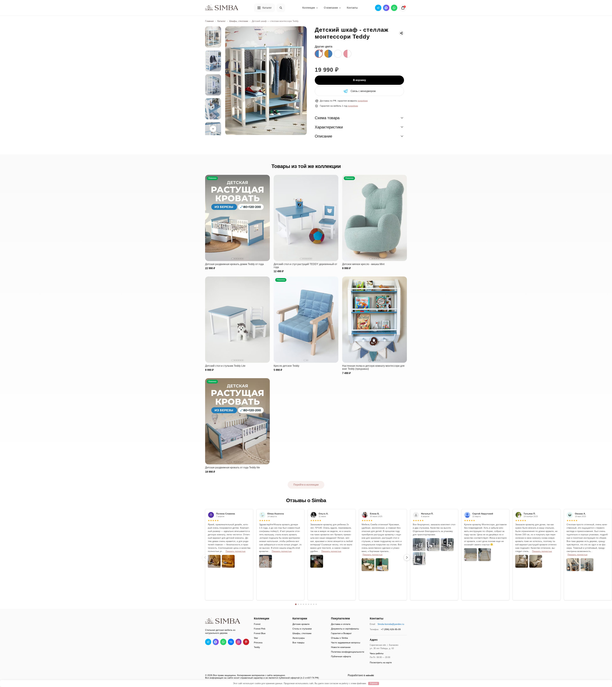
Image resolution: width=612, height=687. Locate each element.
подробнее (362, 101)
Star (256, 638)
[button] (407, 557)
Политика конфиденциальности (347, 652)
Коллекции (308, 7)
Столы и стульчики (302, 628)
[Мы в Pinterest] (246, 642)
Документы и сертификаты (345, 628)
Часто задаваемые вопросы (345, 642)
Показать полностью (235, 551)
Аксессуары (298, 638)
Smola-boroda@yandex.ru (391, 624)
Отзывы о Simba (339, 638)
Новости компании (340, 647)
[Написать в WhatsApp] (223, 642)
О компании (331, 7)
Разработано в (361, 675)
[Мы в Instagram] (239, 642)
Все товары (298, 642)
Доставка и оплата (340, 624)
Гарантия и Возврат (341, 633)
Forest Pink (259, 628)
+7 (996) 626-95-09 (391, 629)
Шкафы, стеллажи (238, 21)
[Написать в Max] (216, 642)
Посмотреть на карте (381, 662)
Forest (257, 624)
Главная (209, 21)
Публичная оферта (341, 656)
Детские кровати (301, 624)
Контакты (352, 7)
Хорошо (373, 683)
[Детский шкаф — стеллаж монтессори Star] (338, 54)
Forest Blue (260, 633)
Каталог (221, 21)
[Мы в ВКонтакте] (231, 642)
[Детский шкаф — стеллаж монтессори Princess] (347, 54)
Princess (258, 642)
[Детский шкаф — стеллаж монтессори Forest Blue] (328, 54)
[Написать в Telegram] (208, 642)
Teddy (257, 647)
